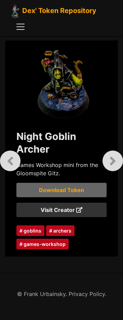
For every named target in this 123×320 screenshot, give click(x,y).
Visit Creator (58, 209)
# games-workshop (42, 244)
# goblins (30, 231)
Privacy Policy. (87, 294)
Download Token (61, 190)
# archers (60, 231)
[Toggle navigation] (20, 27)
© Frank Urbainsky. (43, 294)
